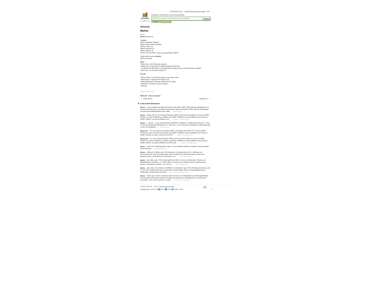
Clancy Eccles (147, 98)
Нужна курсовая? (154, 95)
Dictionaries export (144, 189)
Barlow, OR (144, 138)
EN (208, 11)
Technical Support (163, 186)
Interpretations (166, 21)
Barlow (142, 107)
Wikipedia (155, 21)
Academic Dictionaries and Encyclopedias (167, 15)
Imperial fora (203, 98)
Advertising (171, 186)
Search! (206, 18)
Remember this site (177, 11)
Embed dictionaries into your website (195, 11)
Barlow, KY (144, 130)
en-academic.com (145, 21)
